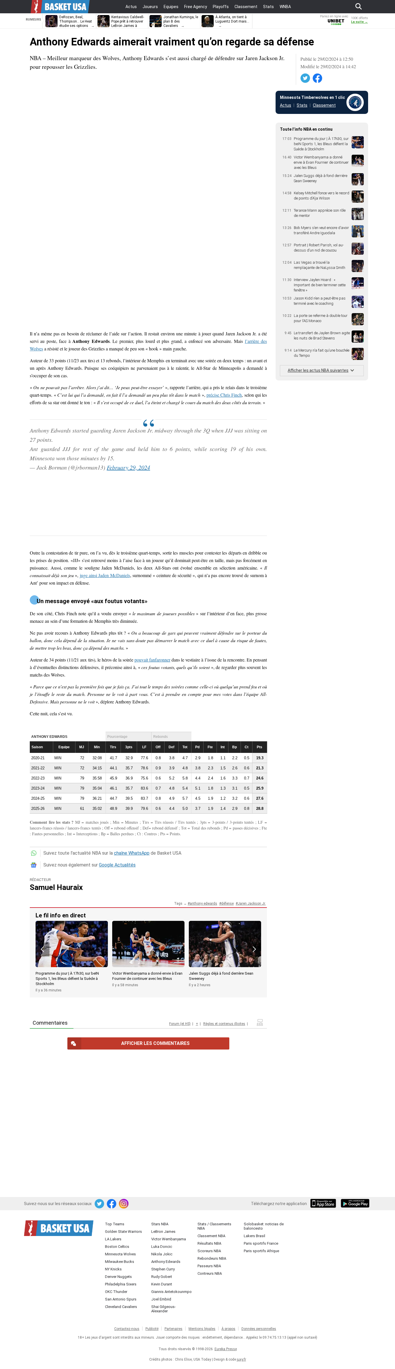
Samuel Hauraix (56, 887)
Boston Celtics (117, 1246)
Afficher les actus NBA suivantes (318, 370)
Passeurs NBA (209, 1266)
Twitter (305, 78)
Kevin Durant (161, 1284)
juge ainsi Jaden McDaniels (105, 575)
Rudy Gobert (161, 1276)
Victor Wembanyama (168, 1239)
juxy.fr (241, 1359)
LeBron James (163, 1231)
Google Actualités (117, 865)
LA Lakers (113, 1239)
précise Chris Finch (224, 395)
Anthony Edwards (165, 1261)
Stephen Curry (163, 1269)
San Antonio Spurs (120, 1299)
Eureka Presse (226, 1349)
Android (354, 1204)
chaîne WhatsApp (131, 853)
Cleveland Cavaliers (121, 1307)
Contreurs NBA (210, 1273)
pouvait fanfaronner (152, 660)
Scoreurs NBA (209, 1251)
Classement (324, 105)
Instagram (124, 1204)
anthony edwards (203, 903)
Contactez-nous (126, 1329)
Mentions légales (202, 1329)
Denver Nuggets (118, 1276)
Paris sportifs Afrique (261, 1251)
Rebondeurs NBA (212, 1258)
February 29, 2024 (128, 467)
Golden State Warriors (123, 1231)
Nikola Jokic (161, 1254)
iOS (324, 1204)
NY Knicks (113, 1269)
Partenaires (173, 1329)
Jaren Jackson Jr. (252, 903)
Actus (285, 105)
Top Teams (114, 1224)
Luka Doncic (161, 1246)
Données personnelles (258, 1329)
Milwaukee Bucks (119, 1261)
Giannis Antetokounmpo (171, 1291)
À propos (228, 1329)
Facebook (318, 78)
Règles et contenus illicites (224, 1024)
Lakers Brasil (254, 1236)
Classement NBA (211, 1236)
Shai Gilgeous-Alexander (163, 1309)
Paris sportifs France (261, 1243)
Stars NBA (159, 1224)
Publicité (151, 1329)
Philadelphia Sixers (120, 1284)
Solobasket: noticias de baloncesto (264, 1226)
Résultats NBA (209, 1243)
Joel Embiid (161, 1299)
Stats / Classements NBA (214, 1226)
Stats (302, 105)
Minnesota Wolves (120, 1254)
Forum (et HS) (180, 1024)
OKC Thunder (116, 1291)
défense (227, 903)
